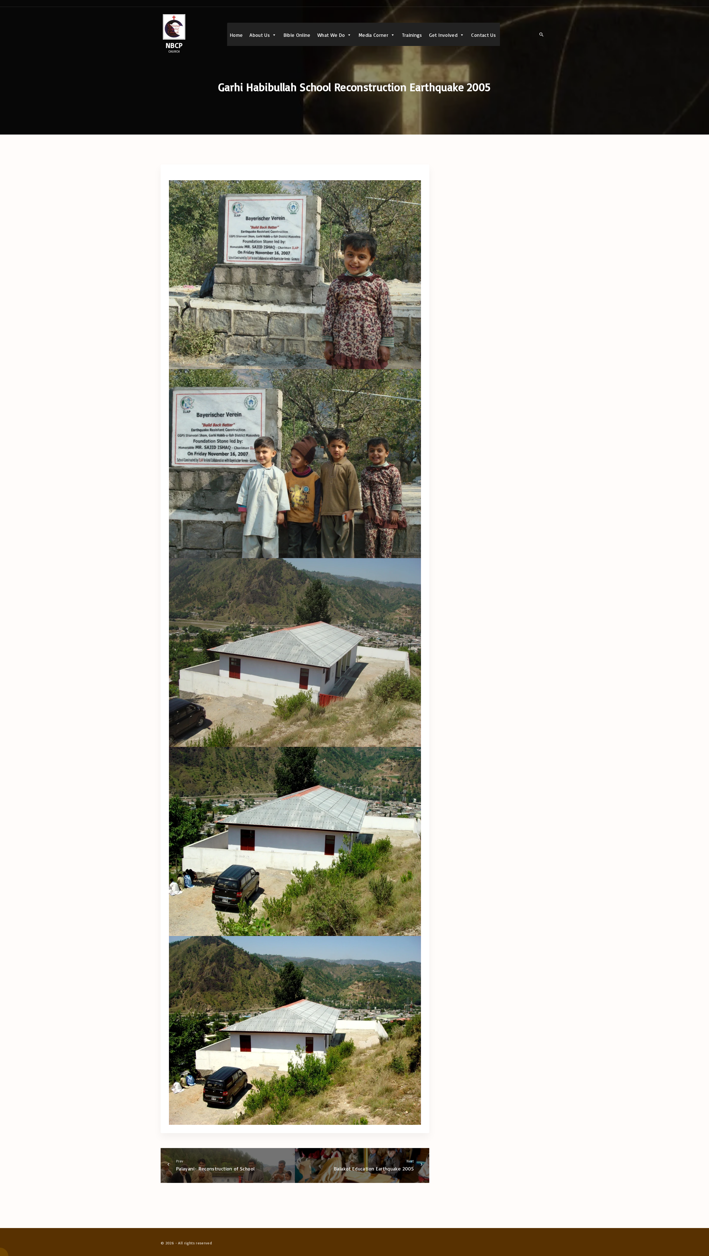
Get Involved (443, 35)
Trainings (412, 35)
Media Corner (373, 35)
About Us (260, 35)
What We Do (331, 35)
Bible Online (297, 35)
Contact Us (483, 35)
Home (236, 35)
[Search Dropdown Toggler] (541, 34)
